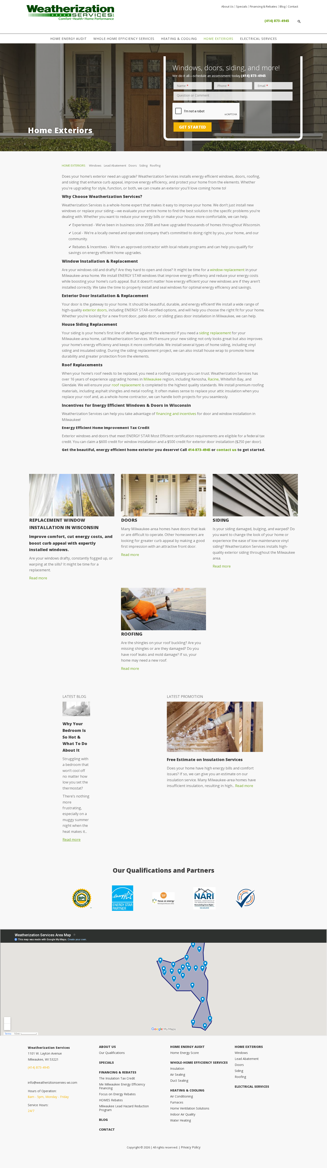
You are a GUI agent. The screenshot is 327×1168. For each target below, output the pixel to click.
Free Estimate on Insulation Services (205, 759)
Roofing (131, 634)
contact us (226, 449)
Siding (221, 520)
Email (263, 86)
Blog (282, 6)
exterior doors (95, 310)
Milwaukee (152, 379)
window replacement (227, 269)
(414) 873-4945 (276, 20)
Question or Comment (193, 95)
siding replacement (215, 332)
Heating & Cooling (179, 38)
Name (182, 86)
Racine (213, 379)
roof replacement (126, 385)
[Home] (70, 18)
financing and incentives (176, 413)
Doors (129, 520)
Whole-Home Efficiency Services (123, 38)
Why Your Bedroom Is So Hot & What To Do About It (75, 737)
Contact (293, 6)
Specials (241, 6)
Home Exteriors (218, 38)
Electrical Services (258, 38)
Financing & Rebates (263, 6)
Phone (223, 86)
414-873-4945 (199, 449)
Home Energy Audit (68, 38)
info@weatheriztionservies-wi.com (52, 1082)
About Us (227, 6)
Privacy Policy (190, 1147)
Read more (72, 839)
